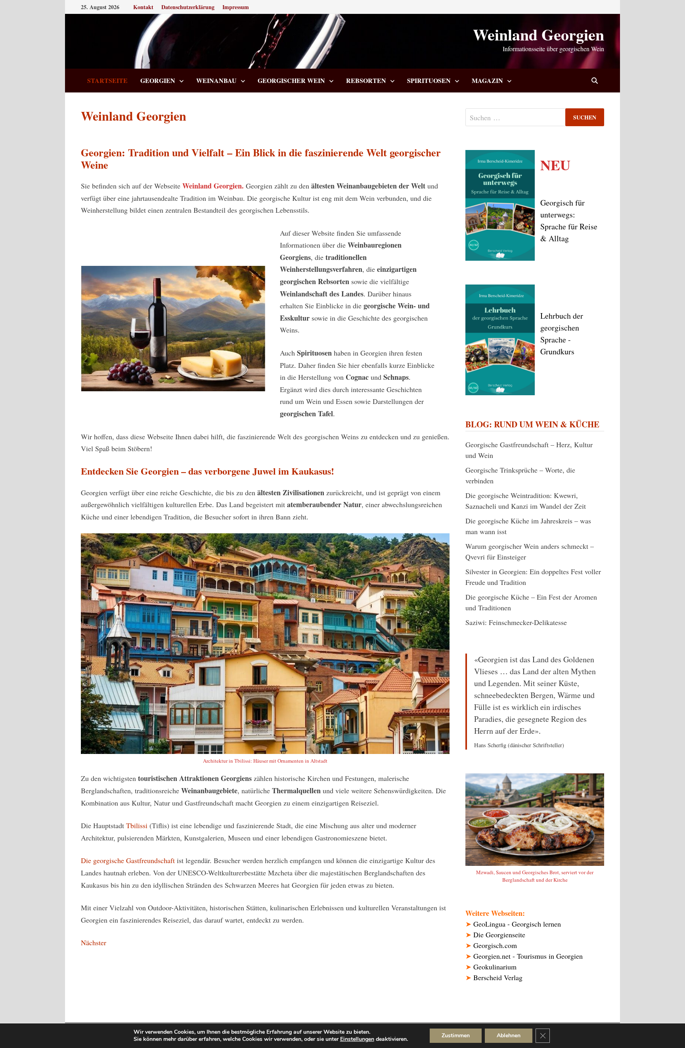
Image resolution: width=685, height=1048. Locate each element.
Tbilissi (136, 825)
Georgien (157, 80)
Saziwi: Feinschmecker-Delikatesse (516, 622)
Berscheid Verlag (497, 977)
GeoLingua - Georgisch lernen (517, 924)
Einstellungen (357, 1039)
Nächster (93, 942)
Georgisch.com (495, 945)
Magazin (487, 80)
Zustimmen (456, 1035)
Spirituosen (429, 80)
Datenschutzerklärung (187, 7)
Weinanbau (216, 80)
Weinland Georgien (538, 34)
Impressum (235, 7)
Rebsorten (366, 80)
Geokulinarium (495, 966)
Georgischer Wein (291, 80)
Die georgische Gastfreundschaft (128, 860)
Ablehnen (508, 1035)
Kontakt (143, 7)
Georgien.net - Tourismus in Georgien (528, 956)
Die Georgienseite (499, 934)
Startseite (107, 80)
